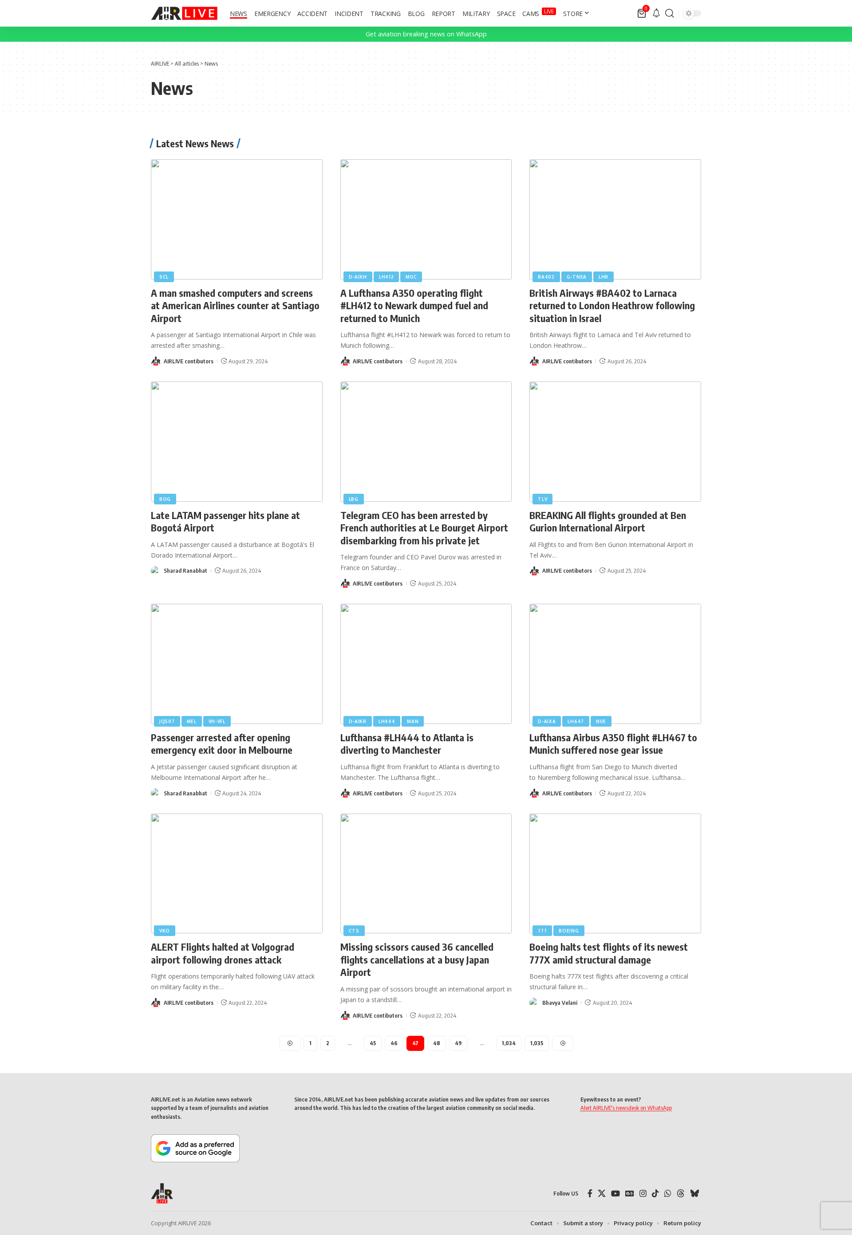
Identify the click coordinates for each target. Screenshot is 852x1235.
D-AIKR (358, 721)
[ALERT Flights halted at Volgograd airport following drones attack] (237, 874)
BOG (165, 499)
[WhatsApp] (668, 1193)
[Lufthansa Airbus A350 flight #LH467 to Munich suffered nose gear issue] (615, 664)
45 (373, 1043)
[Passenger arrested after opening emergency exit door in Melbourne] (237, 664)
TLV (542, 499)
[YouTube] (615, 1193)
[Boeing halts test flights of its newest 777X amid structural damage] (615, 874)
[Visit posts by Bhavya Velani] (534, 1002)
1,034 (509, 1043)
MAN (412, 721)
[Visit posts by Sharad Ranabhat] (156, 571)
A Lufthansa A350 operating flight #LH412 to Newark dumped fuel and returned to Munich (414, 305)
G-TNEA (577, 276)
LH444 (387, 721)
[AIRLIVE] (184, 13)
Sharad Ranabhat (185, 570)
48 (436, 1043)
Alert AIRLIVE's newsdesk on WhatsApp (626, 1107)
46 (394, 1043)
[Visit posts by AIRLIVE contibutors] (156, 361)
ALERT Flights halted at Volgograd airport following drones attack (222, 953)
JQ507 (167, 721)
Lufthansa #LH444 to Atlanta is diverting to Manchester (406, 743)
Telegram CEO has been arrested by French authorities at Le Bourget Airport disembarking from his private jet (424, 528)
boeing (569, 930)
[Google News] (629, 1193)
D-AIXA (547, 721)
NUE (601, 721)
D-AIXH (358, 276)
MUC (411, 276)
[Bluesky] (694, 1193)
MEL (192, 721)
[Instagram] (643, 1193)
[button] (669, 13)
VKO (164, 930)
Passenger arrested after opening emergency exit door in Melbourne (221, 743)
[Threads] (680, 1193)
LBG (354, 499)
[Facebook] (590, 1193)
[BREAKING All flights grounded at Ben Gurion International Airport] (615, 442)
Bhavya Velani (559, 1002)
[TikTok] (655, 1193)
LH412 (386, 276)
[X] (602, 1193)
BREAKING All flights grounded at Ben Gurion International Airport (607, 521)
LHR (603, 276)
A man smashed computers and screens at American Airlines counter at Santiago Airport (235, 305)
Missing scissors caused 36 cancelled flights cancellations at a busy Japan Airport (416, 959)
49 (458, 1043)
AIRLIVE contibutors (188, 361)
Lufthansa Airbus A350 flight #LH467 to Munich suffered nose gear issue (613, 743)
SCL (164, 276)
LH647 (576, 721)
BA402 (546, 276)
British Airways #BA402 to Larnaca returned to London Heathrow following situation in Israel (612, 305)
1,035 (536, 1043)
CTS (354, 930)
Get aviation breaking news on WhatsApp (426, 34)
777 (542, 930)
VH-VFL (217, 721)
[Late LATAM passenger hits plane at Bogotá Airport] (237, 442)
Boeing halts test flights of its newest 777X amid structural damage (608, 953)
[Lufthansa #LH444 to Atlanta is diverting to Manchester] (426, 664)
